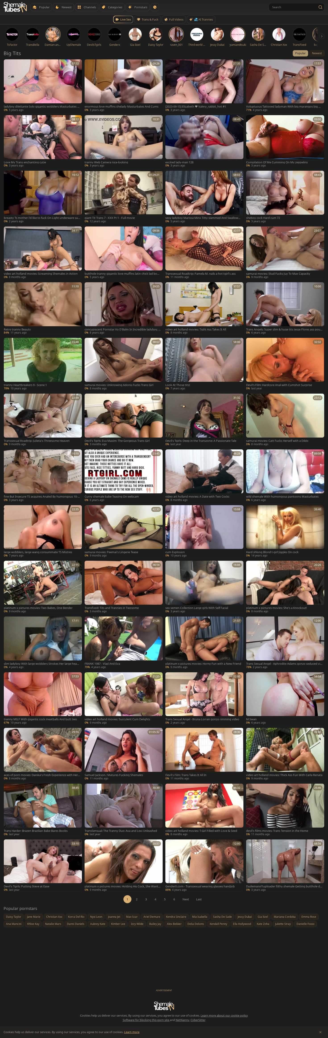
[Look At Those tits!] (204, 364)
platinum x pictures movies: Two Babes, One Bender (38, 607)
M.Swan (251, 719)
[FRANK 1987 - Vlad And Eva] (124, 643)
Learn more (131, 1032)
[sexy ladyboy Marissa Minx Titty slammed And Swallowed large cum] (204, 197)
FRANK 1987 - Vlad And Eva (102, 663)
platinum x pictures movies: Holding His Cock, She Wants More (122, 886)
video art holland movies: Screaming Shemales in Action (41, 273)
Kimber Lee (118, 924)
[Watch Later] (155, 7)
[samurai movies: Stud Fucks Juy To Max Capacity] (285, 253)
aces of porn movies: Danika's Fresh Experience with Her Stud (42, 775)
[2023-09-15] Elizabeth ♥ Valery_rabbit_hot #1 (195, 106)
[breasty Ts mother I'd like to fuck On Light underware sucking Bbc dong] (43, 197)
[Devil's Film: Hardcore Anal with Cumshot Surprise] (285, 364)
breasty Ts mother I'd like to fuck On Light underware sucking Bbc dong (41, 217)
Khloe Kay (33, 924)
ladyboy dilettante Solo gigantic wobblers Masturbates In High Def (42, 106)
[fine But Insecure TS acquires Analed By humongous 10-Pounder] (43, 475)
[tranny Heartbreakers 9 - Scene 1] (43, 364)
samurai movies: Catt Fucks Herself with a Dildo (277, 440)
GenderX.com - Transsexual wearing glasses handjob (200, 886)
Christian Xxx (54, 917)
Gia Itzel (263, 917)
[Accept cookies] (320, 1032)
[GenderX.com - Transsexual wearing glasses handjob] (204, 866)
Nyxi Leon (96, 917)
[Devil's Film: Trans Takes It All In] (204, 754)
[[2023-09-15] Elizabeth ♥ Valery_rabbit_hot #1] (204, 85)
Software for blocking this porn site (146, 1020)
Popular (300, 53)
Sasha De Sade (222, 917)
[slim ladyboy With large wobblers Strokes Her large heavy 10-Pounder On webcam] (43, 643)
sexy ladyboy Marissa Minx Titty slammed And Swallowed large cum (203, 217)
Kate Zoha (263, 924)
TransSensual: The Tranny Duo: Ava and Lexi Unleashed (121, 830)
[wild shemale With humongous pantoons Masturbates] (285, 475)
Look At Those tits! (177, 385)
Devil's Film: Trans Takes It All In (185, 775)
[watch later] (9, 64)
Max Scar (132, 917)
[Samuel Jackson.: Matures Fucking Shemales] (124, 754)
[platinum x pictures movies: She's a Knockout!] (285, 587)
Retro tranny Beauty (17, 329)
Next (186, 899)
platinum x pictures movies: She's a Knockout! (276, 607)
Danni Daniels (75, 924)
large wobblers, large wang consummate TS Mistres (38, 552)
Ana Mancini (13, 924)
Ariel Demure (151, 917)
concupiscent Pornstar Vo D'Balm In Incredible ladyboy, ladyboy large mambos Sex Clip (123, 329)
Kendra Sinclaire (176, 917)
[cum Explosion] (204, 531)
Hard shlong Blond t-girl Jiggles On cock (272, 552)
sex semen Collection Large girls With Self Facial (196, 607)
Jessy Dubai (245, 917)
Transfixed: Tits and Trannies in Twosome (112, 607)
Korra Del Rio (76, 917)
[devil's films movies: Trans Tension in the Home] (285, 810)
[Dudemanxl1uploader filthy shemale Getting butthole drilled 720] (285, 866)
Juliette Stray (283, 924)
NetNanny (182, 1020)
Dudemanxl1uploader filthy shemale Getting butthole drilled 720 (284, 886)
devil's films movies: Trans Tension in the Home (277, 830)
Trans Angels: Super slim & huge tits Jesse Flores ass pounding (284, 329)
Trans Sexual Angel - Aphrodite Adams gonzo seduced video (284, 663)
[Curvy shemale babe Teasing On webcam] (124, 475)
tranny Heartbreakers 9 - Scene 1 (25, 385)
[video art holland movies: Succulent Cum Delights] (124, 698)
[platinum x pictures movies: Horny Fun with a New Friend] (204, 643)
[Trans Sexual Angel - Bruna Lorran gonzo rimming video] (204, 698)
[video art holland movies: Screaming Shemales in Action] (43, 253)
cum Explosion (175, 552)
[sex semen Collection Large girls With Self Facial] (204, 587)
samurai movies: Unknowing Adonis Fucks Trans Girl (119, 385)
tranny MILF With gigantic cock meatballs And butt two (40, 719)
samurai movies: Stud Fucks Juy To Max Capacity (278, 273)
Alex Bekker (174, 924)
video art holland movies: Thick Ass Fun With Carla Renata (284, 775)
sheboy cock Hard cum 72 (263, 217)
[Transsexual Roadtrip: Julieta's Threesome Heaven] (43, 420)
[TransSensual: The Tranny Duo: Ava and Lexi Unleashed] (124, 810)
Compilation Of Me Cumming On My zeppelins (277, 162)
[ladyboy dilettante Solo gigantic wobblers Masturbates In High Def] (43, 85)
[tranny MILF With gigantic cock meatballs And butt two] (43, 698)
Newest (317, 53)
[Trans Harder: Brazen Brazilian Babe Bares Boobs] (43, 810)
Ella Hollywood (242, 924)
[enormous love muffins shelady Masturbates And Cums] (124, 85)
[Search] (320, 7)
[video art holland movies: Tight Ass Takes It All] (204, 308)
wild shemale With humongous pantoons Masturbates (282, 496)
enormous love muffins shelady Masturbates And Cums (121, 106)
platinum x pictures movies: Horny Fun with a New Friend (203, 663)
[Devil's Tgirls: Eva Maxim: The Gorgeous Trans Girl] (124, 420)
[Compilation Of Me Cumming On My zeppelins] (285, 141)
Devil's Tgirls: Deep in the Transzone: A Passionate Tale (200, 440)
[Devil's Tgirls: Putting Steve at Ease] (43, 866)
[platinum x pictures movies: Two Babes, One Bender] (43, 587)
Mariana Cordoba (285, 917)
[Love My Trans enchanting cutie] (43, 141)
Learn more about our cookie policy (224, 1015)
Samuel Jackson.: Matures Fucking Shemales (114, 775)
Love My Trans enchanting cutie (25, 162)
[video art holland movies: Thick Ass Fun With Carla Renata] (285, 754)
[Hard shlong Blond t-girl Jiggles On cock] (285, 531)
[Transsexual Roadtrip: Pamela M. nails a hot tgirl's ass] (204, 253)
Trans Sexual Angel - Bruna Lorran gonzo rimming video (202, 719)
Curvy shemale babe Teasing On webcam (112, 496)
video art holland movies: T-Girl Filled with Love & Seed (201, 830)
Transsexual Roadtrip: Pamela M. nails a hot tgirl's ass (200, 273)
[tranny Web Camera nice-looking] (124, 141)
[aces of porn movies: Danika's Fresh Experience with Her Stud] (43, 754)
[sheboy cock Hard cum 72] (285, 197)
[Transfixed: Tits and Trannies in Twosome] (124, 587)
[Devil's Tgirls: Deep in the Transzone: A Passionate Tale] (204, 420)
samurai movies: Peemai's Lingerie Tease (111, 552)
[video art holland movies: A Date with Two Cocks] (204, 475)
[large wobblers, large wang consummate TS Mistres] (43, 531)
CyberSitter (198, 1020)
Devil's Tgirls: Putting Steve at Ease (26, 886)
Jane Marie (33, 917)
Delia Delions (195, 924)
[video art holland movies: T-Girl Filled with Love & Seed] (204, 810)
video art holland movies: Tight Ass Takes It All (195, 329)
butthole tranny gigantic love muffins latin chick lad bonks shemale (122, 273)
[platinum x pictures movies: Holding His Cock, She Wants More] (124, 866)
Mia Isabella (199, 917)
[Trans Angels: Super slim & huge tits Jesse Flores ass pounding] (285, 308)
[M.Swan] (285, 698)
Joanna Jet (114, 917)
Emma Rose (308, 917)
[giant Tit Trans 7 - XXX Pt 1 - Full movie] (124, 197)
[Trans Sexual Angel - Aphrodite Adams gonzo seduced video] (285, 643)
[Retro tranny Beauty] (43, 308)
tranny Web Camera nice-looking (106, 162)
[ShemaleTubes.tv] (15, 7)
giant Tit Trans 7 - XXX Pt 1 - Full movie (110, 217)
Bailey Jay (155, 924)
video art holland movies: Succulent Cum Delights (117, 719)
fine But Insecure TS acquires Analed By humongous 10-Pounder (41, 496)
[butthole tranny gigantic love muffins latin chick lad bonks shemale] (124, 253)
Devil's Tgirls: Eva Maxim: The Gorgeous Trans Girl (117, 440)
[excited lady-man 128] (204, 141)
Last (199, 899)
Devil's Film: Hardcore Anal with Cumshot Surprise (279, 385)
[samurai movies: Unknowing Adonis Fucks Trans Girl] (124, 364)
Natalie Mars (53, 924)
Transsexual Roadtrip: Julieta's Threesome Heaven (37, 440)
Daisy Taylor (13, 917)
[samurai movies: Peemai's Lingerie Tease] (124, 531)
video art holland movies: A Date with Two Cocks (197, 496)
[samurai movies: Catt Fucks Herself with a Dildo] (285, 420)
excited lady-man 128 (179, 162)
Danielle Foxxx (305, 924)
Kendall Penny (218, 924)
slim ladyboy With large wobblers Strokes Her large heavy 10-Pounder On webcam (42, 663)
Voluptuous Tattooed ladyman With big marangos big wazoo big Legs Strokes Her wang (284, 106)
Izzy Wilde (137, 924)
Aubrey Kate (97, 924)
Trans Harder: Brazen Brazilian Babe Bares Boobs (36, 830)
